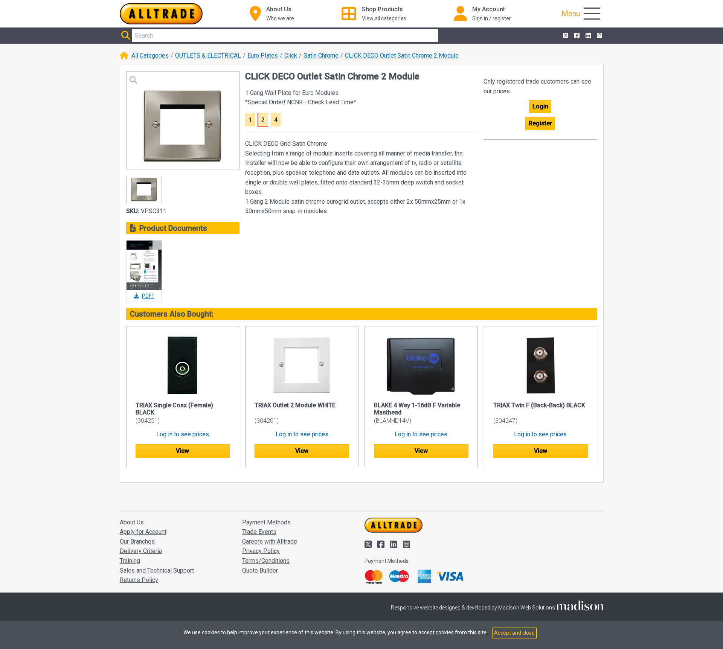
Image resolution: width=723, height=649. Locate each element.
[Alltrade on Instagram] (599, 36)
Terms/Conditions (266, 560)
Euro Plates (262, 55)
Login (540, 106)
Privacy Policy (261, 551)
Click (290, 55)
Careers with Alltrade (269, 541)
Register (540, 123)
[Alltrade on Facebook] (576, 36)
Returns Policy (139, 579)
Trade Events (259, 531)
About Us (132, 522)
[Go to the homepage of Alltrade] (161, 13)
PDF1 (148, 296)
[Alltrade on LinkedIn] (587, 36)
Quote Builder (260, 570)
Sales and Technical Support (157, 570)
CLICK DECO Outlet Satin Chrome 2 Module (402, 55)
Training (130, 560)
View (182, 450)
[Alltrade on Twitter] (565, 36)
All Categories (150, 55)
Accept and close (514, 633)
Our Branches (137, 541)
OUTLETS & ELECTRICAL (208, 55)
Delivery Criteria (141, 551)
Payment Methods (266, 522)
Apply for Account (143, 531)
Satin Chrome (321, 55)
